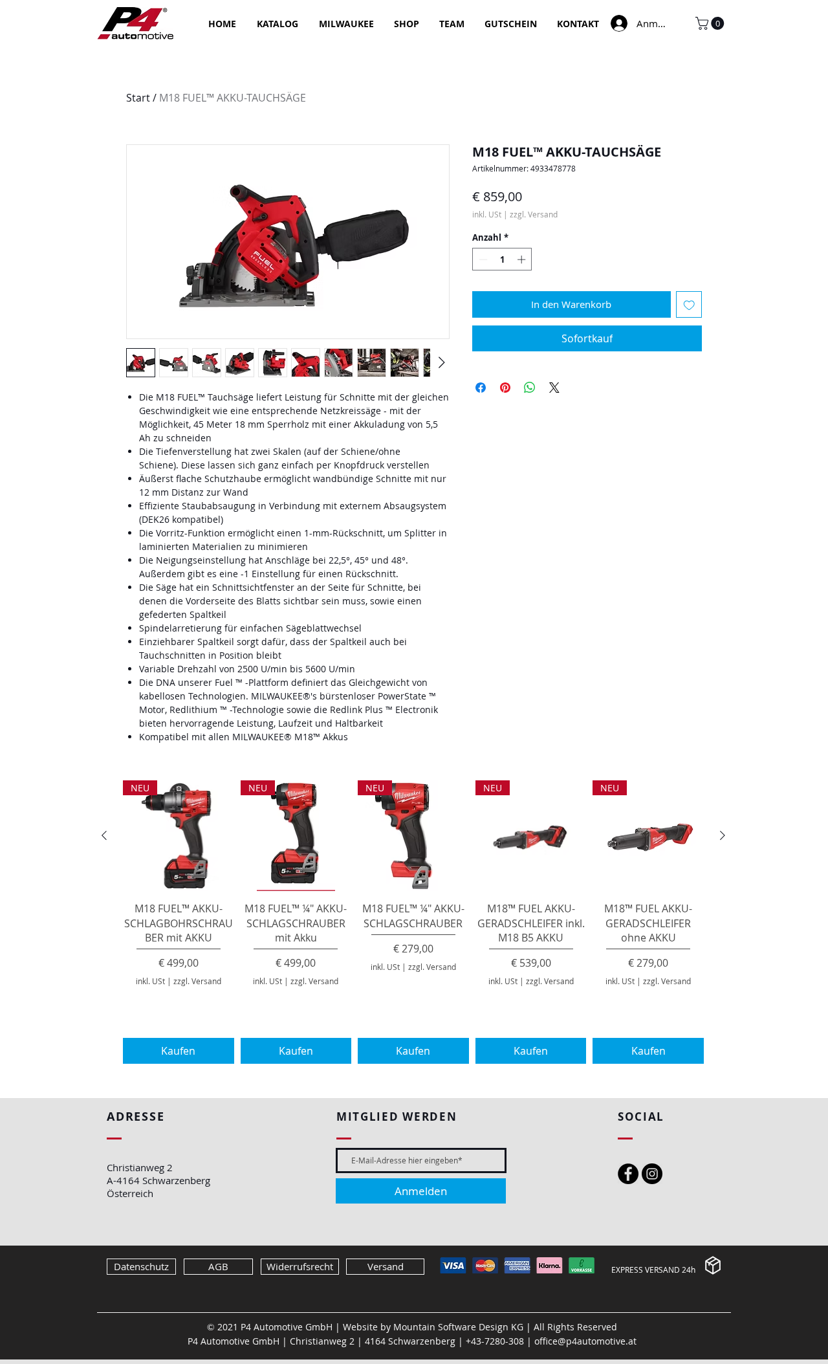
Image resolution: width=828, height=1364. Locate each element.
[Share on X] (554, 387)
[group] (413, 922)
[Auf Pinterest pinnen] (505, 387)
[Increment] (522, 259)
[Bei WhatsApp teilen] (530, 387)
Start (138, 98)
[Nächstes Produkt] (722, 835)
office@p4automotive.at (585, 1341)
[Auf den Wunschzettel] (689, 304)
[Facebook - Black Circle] (628, 1173)
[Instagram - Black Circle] (652, 1173)
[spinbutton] (502, 259)
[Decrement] (482, 259)
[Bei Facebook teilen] (480, 387)
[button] (711, 23)
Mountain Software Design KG (458, 1327)
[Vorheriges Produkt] (104, 835)
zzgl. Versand (534, 214)
